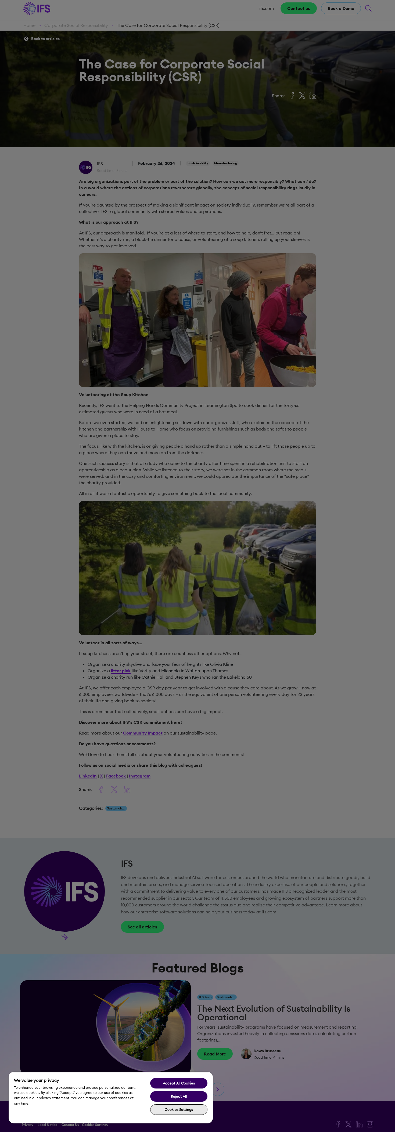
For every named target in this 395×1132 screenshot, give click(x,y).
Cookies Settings (179, 1109)
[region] (111, 1097)
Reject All (179, 1096)
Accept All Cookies (179, 1083)
